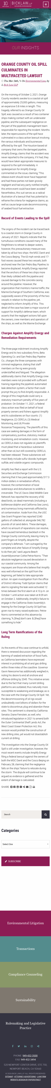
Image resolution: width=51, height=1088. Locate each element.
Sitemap (9, 1076)
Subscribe (14, 861)
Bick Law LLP (11, 85)
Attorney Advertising (25, 1076)
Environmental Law (36, 81)
